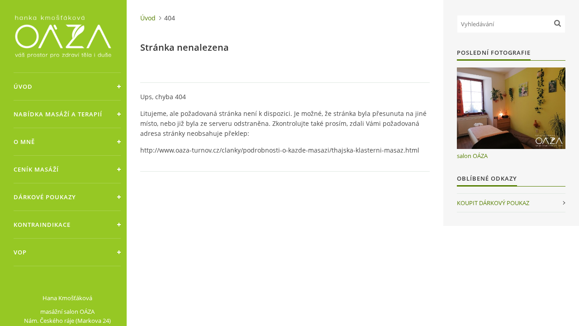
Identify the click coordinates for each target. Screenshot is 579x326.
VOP (20, 252)
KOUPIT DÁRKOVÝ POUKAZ (493, 203)
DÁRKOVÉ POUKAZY (45, 197)
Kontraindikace (42, 225)
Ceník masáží (36, 169)
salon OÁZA (472, 156)
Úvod (23, 86)
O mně (24, 142)
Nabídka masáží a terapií (58, 114)
